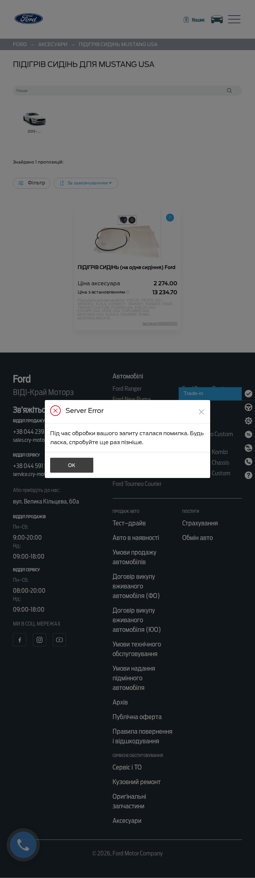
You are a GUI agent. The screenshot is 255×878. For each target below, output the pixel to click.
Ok (71, 465)
